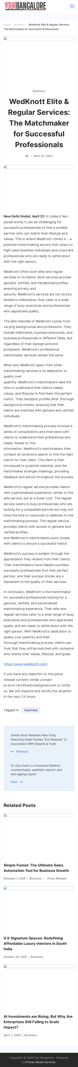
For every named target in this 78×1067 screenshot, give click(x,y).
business (31, 710)
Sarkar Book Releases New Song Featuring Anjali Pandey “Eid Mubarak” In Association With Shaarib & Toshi (39, 739)
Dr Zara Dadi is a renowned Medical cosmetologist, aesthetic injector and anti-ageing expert (36, 770)
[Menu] (72, 6)
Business (39, 91)
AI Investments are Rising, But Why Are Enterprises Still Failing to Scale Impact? (38, 1021)
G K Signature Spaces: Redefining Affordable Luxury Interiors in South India (35, 943)
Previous (22, 751)
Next (14, 782)
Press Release (57, 878)
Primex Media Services (40, 1062)
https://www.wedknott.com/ (25, 664)
